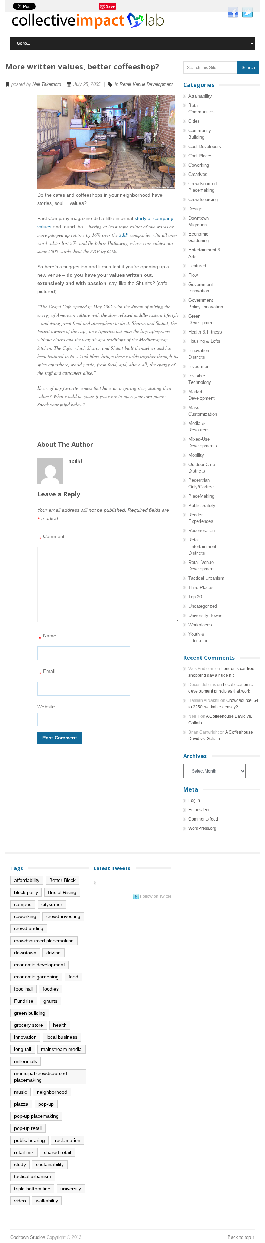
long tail (22, 1049)
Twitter (247, 12)
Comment (52, 538)
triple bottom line (32, 1188)
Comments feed (203, 819)
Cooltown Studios (27, 1237)
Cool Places (200, 155)
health (60, 1025)
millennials (25, 1061)
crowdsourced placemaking (44, 940)
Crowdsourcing (203, 199)
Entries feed (199, 809)
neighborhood (52, 1092)
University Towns (205, 615)
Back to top (239, 1237)
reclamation (67, 1140)
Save (110, 6)
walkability (47, 1200)
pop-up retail (28, 1128)
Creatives (197, 174)
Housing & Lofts (204, 341)
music (20, 1092)
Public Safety (201, 505)
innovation (25, 1037)
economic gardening (36, 977)
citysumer (51, 904)
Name (47, 637)
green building (29, 1013)
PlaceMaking (201, 496)
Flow (193, 275)
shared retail (57, 1152)
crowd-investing (63, 916)
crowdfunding (28, 928)
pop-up (46, 1104)
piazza (21, 1104)
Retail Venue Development (146, 84)
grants (50, 1001)
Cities (194, 121)
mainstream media (61, 1049)
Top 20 (195, 596)
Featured (197, 265)
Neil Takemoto (46, 84)
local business (62, 1037)
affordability (26, 880)
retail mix (24, 1152)
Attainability (200, 96)
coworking (25, 916)
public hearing (29, 1140)
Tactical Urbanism (206, 578)
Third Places (201, 587)
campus (22, 904)
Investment (199, 366)
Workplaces (200, 624)
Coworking (198, 165)
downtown (25, 952)
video (20, 1200)
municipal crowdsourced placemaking (40, 1077)
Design (195, 208)
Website (46, 706)
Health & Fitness (205, 332)
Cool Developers (204, 146)
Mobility (196, 455)
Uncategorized (202, 606)
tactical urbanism (32, 1176)
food (73, 977)
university (70, 1188)
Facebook (232, 12)
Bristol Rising (62, 892)
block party (26, 892)
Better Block (62, 880)
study (20, 1164)
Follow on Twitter (155, 896)
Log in (194, 800)
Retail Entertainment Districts (202, 546)
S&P (123, 234)
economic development (39, 964)
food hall (23, 989)
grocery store (28, 1025)
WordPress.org (202, 828)
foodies (51, 989)
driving (53, 952)
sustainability (50, 1164)
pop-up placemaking (36, 1116)
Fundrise (23, 1001)
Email (47, 673)
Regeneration (201, 530)
